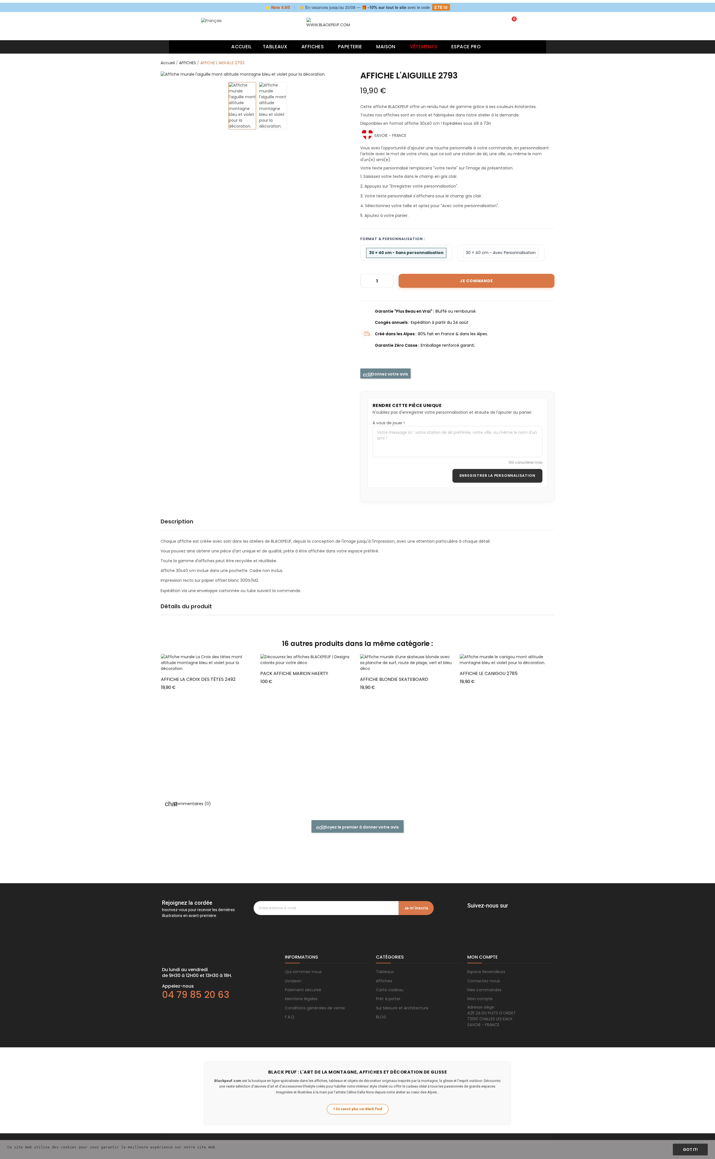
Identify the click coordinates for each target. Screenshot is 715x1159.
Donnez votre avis (389, 374)
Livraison (293, 981)
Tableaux (385, 971)
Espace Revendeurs (486, 971)
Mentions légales (301, 999)
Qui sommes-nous (303, 971)
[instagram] (481, 913)
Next (345, 74)
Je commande (476, 281)
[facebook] (470, 913)
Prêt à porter (388, 999)
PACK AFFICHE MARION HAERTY (294, 674)
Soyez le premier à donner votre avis (361, 827)
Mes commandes (484, 990)
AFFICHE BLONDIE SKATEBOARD (394, 679)
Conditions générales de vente (315, 1008)
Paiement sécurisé (303, 990)
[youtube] (503, 913)
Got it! (690, 1149)
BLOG (381, 1017)
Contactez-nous (483, 981)
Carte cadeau (389, 990)
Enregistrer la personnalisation (497, 475)
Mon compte (480, 999)
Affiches (384, 981)
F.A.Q (289, 1017)
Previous (171, 74)
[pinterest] (492, 913)
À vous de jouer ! (389, 423)
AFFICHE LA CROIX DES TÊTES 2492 (198, 679)
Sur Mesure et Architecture (402, 1008)
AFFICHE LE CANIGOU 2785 (489, 674)
